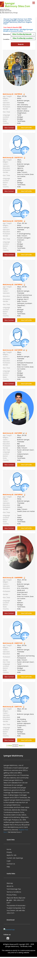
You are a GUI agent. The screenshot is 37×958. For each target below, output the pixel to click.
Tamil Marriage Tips (14, 889)
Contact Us (11, 864)
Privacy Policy (12, 895)
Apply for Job (11, 855)
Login (9, 861)
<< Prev (9, 746)
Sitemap (10, 883)
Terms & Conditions (14, 892)
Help (8, 867)
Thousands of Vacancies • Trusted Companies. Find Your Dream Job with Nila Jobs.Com (16, 909)
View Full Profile (26, 128)
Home (9, 849)
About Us (10, 886)
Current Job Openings (15, 858)
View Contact (9, 128)
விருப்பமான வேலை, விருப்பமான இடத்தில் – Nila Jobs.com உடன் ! (16, 900)
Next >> (22, 746)
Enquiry (9, 852)
